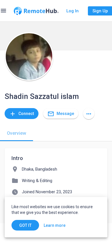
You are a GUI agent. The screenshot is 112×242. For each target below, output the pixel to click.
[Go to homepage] (36, 10)
